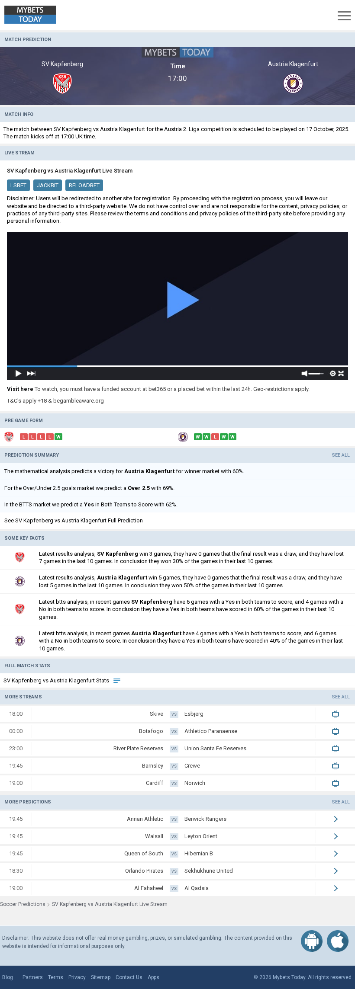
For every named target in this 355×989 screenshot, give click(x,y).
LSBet (18, 185)
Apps (153, 977)
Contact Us (129, 977)
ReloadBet (84, 185)
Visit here (20, 389)
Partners (33, 977)
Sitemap (100, 977)
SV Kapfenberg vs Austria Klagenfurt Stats (56, 680)
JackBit (47, 185)
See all (341, 455)
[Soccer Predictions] (36, 15)
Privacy (77, 977)
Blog (7, 977)
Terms (55, 977)
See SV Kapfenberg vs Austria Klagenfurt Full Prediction (73, 520)
